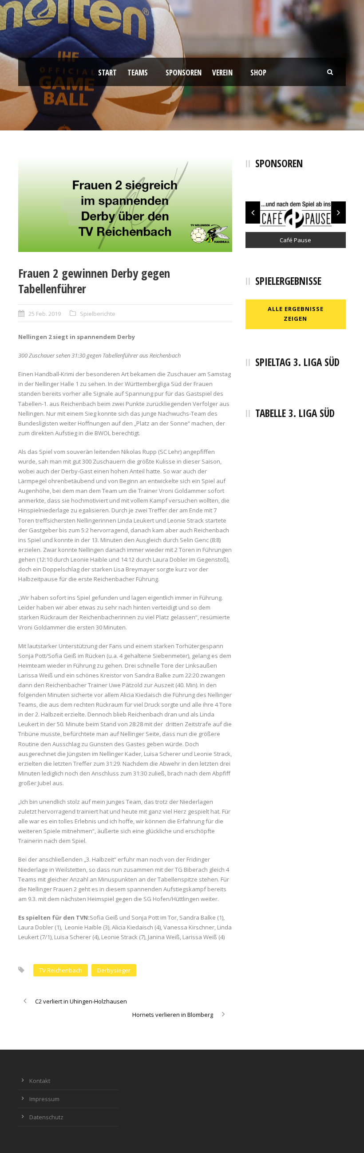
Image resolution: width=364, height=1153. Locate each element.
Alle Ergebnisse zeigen (296, 314)
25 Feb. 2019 (44, 314)
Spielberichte (97, 314)
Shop (258, 72)
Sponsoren (184, 72)
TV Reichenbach (60, 970)
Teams (137, 72)
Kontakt (39, 1081)
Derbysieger (114, 970)
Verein (222, 72)
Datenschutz (46, 1117)
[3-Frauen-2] (125, 204)
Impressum (44, 1099)
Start (107, 72)
